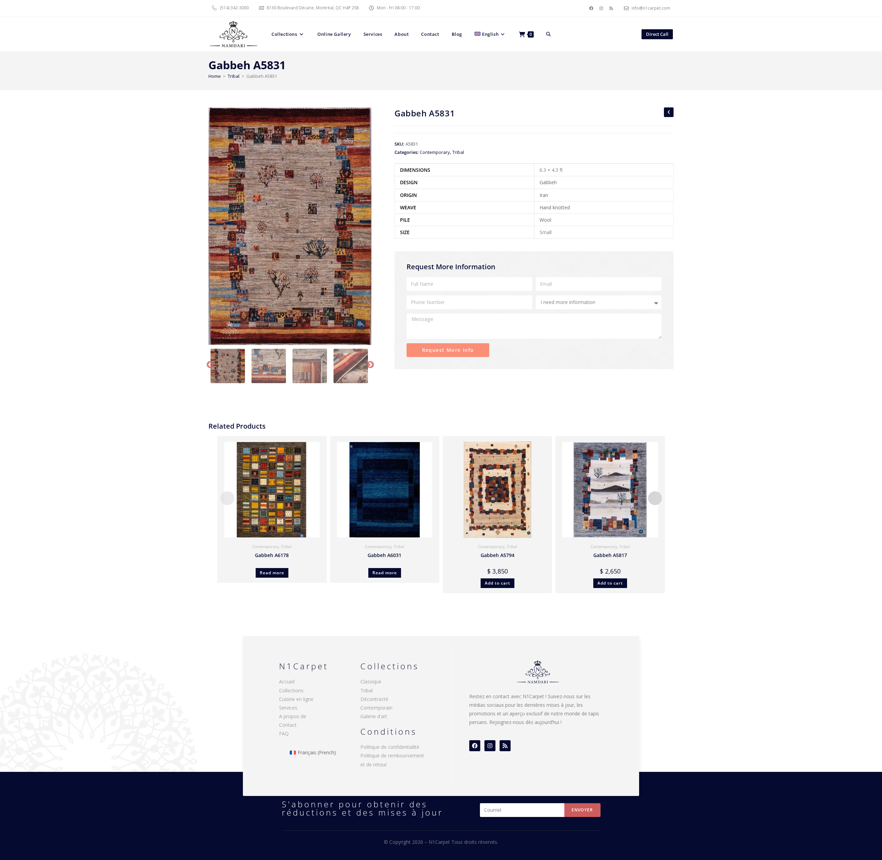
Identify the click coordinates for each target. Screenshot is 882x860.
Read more (272, 573)
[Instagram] (601, 8)
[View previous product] (669, 112)
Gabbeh (548, 182)
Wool (545, 220)
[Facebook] (591, 8)
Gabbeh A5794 (497, 555)
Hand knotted (555, 207)
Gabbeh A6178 (272, 555)
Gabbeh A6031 (384, 555)
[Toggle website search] (548, 34)
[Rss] (611, 8)
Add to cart (497, 583)
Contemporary (435, 152)
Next (369, 364)
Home (214, 76)
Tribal (233, 76)
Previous (209, 364)
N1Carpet (440, 842)
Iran (544, 195)
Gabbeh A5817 (610, 555)
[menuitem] (490, 34)
